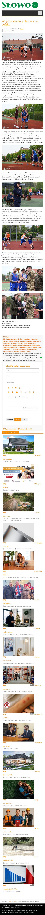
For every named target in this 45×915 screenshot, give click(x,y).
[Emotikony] (30, 392)
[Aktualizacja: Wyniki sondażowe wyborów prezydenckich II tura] (18, 875)
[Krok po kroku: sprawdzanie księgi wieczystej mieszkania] (18, 646)
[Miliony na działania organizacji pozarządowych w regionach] (18, 473)
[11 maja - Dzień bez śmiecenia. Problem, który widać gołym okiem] (18, 502)
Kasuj (24, 419)
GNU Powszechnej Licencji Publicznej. (22, 912)
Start (10, 901)
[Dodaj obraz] (13, 392)
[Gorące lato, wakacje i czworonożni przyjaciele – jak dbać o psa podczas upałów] (18, 789)
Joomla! (4, 910)
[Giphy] (25, 392)
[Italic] (12, 388)
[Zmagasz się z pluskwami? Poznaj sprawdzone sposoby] (18, 703)
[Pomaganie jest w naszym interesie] (18, 732)
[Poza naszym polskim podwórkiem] (18, 846)
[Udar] (20, 388)
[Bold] (8, 388)
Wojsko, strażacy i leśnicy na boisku (20, 22)
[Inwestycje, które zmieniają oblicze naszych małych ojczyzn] (18, 532)
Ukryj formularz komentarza (18, 366)
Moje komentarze (10, 429)
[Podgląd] (34, 392)
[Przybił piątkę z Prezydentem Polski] (18, 589)
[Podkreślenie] (16, 388)
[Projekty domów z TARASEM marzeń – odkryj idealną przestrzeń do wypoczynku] (18, 760)
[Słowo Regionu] (20, 5)
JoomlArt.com (15, 908)
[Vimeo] (21, 392)
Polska (15, 901)
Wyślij (17, 419)
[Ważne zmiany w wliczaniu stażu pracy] (18, 817)
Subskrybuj (23, 429)
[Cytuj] (9, 392)
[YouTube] (17, 392)
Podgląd (10, 419)
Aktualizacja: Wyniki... (10, 889)
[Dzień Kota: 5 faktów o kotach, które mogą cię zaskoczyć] (18, 561)
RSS (31, 429)
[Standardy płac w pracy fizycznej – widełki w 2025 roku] (18, 675)
